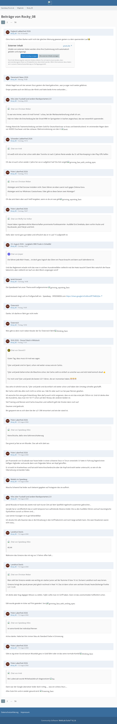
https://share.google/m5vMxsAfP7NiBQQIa (83, 296)
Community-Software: (58, 720)
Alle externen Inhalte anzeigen (49, 56)
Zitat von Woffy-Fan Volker (21, 219)
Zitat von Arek (16, 148)
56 (15, 22)
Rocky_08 (13, 33)
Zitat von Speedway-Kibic (21, 430)
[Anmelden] (108, 3)
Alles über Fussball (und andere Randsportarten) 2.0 (31, 99)
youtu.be (66, 46)
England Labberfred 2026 (21, 31)
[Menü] (114, 3)
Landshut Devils (17, 532)
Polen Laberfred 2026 (19, 171)
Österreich (15, 305)
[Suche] (102, 3)
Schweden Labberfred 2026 (21, 138)
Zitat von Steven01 (18, 350)
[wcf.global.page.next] (20, 22)
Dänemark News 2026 (19, 77)
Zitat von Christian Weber (21, 109)
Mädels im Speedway (19, 479)
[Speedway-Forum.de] (50, 3)
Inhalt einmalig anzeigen (29, 56)
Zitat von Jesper (17, 254)
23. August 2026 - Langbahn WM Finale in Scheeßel (31, 244)
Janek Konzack (16, 279)
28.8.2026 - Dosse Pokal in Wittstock (25, 340)
